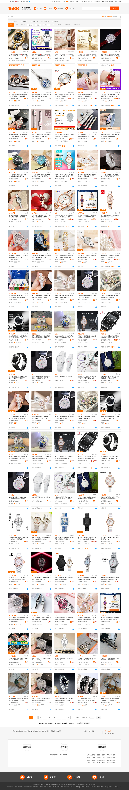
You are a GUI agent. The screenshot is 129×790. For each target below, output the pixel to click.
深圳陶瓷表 (91, 731)
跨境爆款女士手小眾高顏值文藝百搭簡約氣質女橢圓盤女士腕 (87, 55)
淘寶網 (41, 787)
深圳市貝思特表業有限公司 (37, 259)
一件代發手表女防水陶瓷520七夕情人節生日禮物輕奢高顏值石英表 (41, 216)
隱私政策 (74, 784)
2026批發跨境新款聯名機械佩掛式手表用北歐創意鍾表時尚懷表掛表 (41, 377)
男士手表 (11, 60)
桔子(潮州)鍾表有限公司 (14, 219)
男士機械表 (17, 60)
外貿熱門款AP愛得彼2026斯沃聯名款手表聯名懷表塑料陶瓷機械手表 (18, 296)
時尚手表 (103, 60)
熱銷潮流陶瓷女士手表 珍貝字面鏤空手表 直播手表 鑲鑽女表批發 (18, 538)
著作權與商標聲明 (55, 784)
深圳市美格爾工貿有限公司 (106, 501)
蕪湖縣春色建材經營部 (112, 757)
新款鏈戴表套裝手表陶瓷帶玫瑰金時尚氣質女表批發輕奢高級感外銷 (110, 578)
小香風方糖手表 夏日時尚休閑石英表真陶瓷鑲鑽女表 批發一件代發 (41, 618)
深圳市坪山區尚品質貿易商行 (14, 662)
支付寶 (98, 787)
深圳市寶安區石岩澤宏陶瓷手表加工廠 (59, 755)
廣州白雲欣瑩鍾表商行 (14, 179)
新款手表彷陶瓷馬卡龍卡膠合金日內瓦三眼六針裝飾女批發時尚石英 (18, 135)
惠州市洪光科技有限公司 (106, 259)
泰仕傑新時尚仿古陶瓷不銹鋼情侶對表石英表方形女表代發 (87, 175)
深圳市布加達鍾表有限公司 (37, 299)
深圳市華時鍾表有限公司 (106, 541)
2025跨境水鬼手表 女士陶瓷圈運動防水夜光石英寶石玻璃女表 (41, 578)
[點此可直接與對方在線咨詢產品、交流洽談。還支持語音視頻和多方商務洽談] (27, 105)
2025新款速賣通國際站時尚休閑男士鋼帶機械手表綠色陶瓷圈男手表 (18, 175)
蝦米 (71, 787)
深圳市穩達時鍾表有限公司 (60, 581)
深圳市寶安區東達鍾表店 (106, 702)
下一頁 (77, 717)
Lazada (120, 787)
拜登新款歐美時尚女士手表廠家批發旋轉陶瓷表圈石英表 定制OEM (64, 618)
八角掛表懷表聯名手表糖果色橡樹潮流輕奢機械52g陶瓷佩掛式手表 (110, 377)
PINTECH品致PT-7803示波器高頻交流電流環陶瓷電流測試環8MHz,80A (64, 135)
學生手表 (34, 60)
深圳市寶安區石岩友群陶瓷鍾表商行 (68, 755)
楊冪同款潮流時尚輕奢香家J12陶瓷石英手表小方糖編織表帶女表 (18, 659)
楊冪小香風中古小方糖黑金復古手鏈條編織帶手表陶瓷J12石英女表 (41, 336)
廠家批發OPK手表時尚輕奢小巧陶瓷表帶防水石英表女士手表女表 (110, 256)
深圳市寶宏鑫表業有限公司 (83, 179)
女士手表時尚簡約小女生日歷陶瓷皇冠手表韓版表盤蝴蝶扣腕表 (87, 336)
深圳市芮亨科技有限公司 (14, 259)
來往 (102, 787)
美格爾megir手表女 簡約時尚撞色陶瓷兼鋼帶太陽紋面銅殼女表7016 (110, 498)
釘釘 (106, 787)
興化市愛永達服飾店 (92, 760)
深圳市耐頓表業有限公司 (37, 219)
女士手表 (57, 60)
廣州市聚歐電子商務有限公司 (106, 622)
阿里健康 (110, 787)
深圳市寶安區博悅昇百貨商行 (37, 179)
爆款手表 (85, 60)
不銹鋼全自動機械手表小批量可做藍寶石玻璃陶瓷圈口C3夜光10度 (64, 699)
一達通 (115, 787)
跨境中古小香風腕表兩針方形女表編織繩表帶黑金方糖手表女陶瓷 (110, 659)
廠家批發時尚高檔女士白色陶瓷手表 (64, 376)
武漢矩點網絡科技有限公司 (94, 757)
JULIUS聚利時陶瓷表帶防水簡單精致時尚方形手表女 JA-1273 (110, 216)
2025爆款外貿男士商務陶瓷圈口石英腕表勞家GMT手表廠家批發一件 (41, 175)
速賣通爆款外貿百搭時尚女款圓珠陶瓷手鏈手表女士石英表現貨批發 (18, 95)
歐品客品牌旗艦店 (82, 219)
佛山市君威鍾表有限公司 (83, 58)
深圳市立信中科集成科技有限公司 (60, 138)
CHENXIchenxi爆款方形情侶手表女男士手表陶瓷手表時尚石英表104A (110, 336)
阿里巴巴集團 (10, 787)
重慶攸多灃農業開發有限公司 (104, 755)
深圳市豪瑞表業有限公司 (60, 622)
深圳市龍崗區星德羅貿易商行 (106, 299)
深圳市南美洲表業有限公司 (60, 98)
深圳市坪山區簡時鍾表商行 (37, 340)
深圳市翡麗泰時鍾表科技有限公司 (60, 179)
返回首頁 (78, 723)
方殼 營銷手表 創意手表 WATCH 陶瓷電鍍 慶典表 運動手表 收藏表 (64, 538)
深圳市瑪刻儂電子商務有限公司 (14, 702)
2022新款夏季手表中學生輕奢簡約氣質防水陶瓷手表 (110, 538)
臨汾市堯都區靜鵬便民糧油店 (104, 763)
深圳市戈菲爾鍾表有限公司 (83, 541)
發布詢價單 (108, 731)
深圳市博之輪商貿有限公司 (60, 219)
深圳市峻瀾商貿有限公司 (14, 299)
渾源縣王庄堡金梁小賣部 (103, 757)
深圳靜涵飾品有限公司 (37, 541)
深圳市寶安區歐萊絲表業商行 (37, 662)
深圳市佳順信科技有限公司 (83, 138)
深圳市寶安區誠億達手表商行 (37, 380)
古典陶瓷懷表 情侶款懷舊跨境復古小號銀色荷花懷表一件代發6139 (41, 95)
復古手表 (62, 60)
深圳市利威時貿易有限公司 (83, 702)
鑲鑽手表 (112, 60)
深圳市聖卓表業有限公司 (83, 581)
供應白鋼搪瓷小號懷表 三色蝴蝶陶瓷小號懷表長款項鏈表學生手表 (64, 336)
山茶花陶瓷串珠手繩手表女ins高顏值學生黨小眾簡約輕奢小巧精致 (18, 699)
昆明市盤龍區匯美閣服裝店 (94, 755)
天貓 (45, 787)
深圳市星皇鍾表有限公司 (37, 581)
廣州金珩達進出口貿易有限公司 (14, 58)
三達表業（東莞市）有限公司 (37, 58)
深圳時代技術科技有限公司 (83, 662)
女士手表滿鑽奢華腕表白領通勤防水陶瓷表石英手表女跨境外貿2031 (41, 296)
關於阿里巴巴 (81, 784)
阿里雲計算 (76, 787)
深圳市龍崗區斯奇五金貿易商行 (14, 622)
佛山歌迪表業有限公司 (60, 58)
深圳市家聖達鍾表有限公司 (106, 581)
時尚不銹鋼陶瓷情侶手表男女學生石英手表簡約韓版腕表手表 (64, 578)
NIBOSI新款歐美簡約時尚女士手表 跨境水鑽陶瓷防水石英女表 (64, 95)
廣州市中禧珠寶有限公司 (106, 58)
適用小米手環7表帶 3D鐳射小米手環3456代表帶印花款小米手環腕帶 (41, 135)
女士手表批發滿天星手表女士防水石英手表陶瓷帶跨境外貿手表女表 (87, 618)
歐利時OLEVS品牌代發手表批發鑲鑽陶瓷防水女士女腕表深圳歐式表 (87, 216)
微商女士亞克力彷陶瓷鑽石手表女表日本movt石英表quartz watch (41, 659)
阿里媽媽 (66, 787)
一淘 (53, 787)
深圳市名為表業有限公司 (106, 179)
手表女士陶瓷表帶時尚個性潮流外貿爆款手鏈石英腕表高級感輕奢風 (64, 256)
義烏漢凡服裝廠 (111, 763)
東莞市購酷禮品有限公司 (83, 259)
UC (95, 787)
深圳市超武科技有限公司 (37, 138)
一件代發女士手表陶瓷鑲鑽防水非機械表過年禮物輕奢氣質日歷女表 (110, 95)
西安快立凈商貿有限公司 (113, 755)
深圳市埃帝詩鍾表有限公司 (14, 581)
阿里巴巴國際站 (18, 787)
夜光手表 (44, 60)
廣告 (27, 56)
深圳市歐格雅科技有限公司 (14, 98)
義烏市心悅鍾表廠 (82, 299)
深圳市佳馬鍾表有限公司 (106, 219)
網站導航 (93, 784)
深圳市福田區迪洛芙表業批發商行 (14, 138)
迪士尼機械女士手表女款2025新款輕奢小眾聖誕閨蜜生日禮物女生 (87, 256)
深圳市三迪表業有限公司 (60, 299)
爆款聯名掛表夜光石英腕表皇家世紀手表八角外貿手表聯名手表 (18, 336)
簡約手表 (90, 60)
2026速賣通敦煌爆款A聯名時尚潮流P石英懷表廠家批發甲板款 (87, 296)
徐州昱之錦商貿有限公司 (93, 763)
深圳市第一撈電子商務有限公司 (37, 98)
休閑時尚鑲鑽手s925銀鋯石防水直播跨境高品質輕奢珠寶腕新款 (110, 55)
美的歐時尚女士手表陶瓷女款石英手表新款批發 (64, 659)
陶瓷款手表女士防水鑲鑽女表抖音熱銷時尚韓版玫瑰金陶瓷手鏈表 (64, 175)
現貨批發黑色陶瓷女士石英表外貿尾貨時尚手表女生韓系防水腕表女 (87, 538)
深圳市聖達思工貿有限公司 (106, 340)
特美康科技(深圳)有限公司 (14, 340)
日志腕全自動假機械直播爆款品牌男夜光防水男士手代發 (18, 55)
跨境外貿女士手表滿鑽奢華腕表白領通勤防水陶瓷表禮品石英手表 (64, 296)
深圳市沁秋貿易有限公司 (37, 622)
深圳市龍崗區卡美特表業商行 (37, 702)
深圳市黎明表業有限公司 (14, 541)
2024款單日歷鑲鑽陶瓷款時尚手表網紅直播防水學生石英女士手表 (87, 659)
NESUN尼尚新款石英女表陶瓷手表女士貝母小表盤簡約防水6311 (110, 175)
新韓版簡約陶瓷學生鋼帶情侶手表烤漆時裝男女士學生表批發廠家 (41, 538)
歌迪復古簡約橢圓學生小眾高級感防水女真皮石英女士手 (64, 55)
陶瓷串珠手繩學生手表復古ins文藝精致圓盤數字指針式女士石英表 (110, 296)
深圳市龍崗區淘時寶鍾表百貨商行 (83, 380)
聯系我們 (88, 784)
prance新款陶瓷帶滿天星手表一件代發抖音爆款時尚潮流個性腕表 (41, 256)
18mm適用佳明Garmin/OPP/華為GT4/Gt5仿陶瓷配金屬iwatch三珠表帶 (87, 135)
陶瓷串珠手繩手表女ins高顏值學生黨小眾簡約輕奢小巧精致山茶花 (110, 699)
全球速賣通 (35, 787)
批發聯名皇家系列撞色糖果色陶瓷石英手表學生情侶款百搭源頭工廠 (18, 377)
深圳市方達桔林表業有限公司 (60, 380)
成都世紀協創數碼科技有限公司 (105, 760)
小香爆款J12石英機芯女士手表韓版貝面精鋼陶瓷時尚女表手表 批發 (18, 256)
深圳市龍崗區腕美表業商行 (60, 259)
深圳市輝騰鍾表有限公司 (60, 702)
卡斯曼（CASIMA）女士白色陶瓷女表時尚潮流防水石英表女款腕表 (18, 578)
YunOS (82, 787)
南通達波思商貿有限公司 (113, 760)
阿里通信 (87, 787)
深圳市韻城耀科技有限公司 (106, 380)
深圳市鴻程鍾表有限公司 (83, 622)
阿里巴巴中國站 (28, 787)
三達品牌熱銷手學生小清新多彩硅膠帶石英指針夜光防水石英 (41, 55)
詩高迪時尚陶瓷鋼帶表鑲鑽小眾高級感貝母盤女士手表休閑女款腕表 (18, 216)
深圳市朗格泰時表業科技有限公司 (83, 98)
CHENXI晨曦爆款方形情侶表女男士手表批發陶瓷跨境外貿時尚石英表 (87, 699)
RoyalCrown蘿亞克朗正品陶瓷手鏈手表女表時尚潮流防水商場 (87, 578)
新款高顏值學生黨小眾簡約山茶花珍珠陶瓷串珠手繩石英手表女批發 (87, 377)
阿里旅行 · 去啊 (59, 787)
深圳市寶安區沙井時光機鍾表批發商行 (60, 340)
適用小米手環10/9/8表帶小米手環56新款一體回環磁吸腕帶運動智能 (110, 135)
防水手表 (22, 60)
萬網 (91, 787)
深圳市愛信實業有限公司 (60, 662)
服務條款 (68, 784)
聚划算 (49, 787)
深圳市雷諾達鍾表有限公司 (83, 340)
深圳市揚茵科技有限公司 (106, 662)
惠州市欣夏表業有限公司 (14, 380)
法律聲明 (63, 784)
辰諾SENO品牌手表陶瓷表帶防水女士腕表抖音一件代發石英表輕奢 (87, 95)
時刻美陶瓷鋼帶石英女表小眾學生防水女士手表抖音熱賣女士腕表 (64, 216)
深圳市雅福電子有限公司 (60, 541)
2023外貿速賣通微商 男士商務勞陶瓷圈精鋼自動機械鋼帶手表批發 (18, 618)
